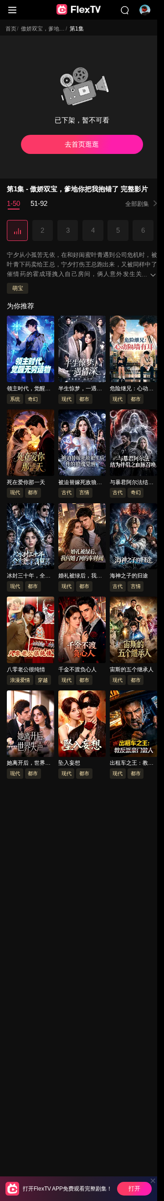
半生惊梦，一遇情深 (80, 389)
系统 (15, 399)
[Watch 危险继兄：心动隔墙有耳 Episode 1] (133, 350)
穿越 (43, 680)
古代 (67, 493)
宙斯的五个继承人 (132, 669)
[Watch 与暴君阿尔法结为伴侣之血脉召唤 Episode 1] (133, 444)
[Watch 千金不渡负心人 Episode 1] (82, 631)
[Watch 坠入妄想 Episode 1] (82, 725)
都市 (84, 399)
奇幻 (33, 399)
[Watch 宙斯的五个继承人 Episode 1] (133, 631)
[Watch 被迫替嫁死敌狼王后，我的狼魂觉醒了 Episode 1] (82, 444)
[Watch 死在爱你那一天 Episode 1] (30, 444)
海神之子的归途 (129, 576)
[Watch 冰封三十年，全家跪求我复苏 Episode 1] (30, 537)
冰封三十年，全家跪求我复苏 (29, 576)
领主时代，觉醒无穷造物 (29, 389)
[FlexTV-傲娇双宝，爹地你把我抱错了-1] (17, 230)
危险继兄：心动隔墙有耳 (132, 389)
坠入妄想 (69, 763)
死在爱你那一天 (26, 482)
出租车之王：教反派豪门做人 (132, 764)
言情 (84, 493)
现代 (67, 399)
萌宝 (17, 288)
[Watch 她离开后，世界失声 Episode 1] (30, 725)
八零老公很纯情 (26, 669)
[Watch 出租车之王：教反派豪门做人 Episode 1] (133, 725)
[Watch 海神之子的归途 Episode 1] (133, 537)
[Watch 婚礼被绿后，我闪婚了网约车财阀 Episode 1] (82, 537)
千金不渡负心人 (77, 669)
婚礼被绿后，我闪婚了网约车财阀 (80, 576)
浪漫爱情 (20, 680)
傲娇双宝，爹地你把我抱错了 (56, 28)
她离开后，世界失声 (29, 764)
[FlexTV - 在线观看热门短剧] (78, 10)
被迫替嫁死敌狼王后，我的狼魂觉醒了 (80, 483)
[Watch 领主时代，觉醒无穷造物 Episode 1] (30, 350)
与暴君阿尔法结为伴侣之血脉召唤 (132, 483)
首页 (10, 28)
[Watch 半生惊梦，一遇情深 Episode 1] (82, 350)
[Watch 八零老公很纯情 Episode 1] (30, 631)
